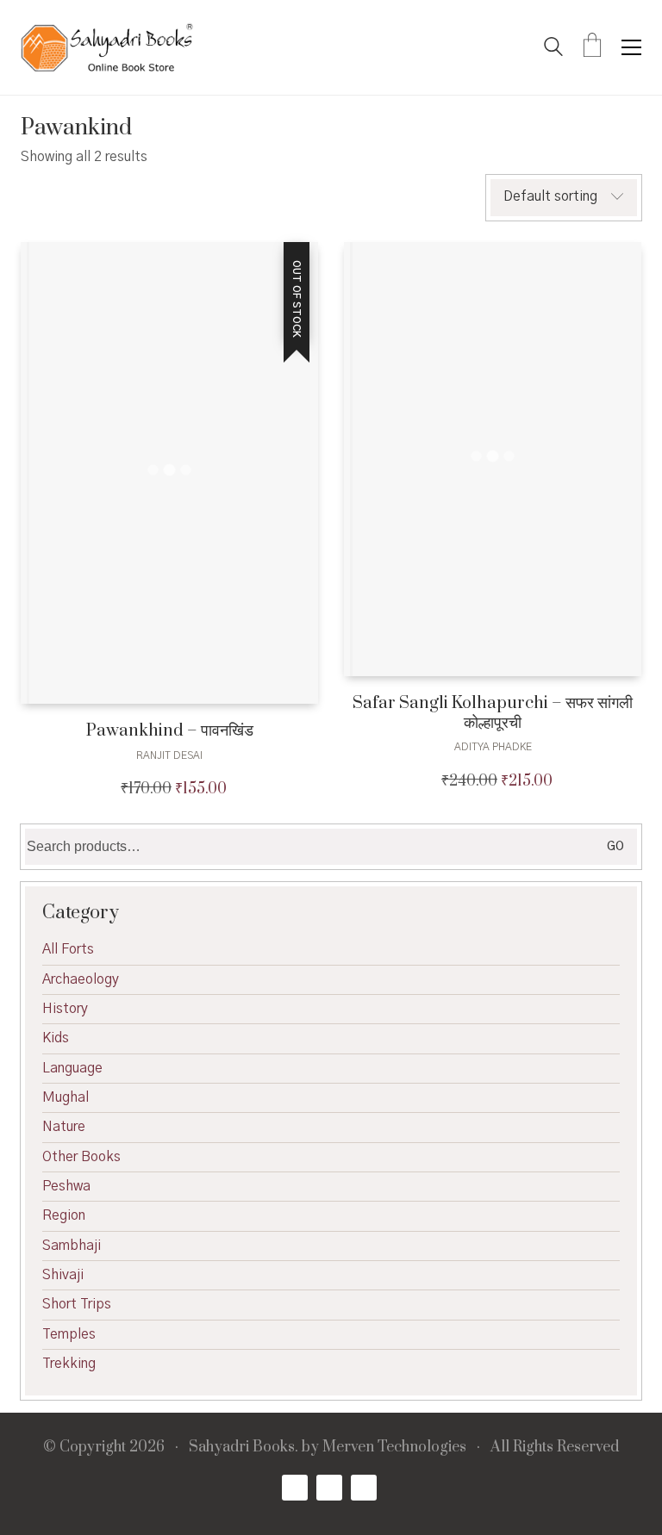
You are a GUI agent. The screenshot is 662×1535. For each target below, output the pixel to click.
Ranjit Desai (169, 755)
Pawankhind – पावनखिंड (169, 731)
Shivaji (63, 1275)
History (65, 1009)
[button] (631, 47)
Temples (69, 1334)
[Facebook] (295, 1488)
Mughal (65, 1097)
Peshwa (66, 1186)
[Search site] (553, 49)
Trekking (69, 1363)
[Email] (364, 1488)
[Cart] (592, 47)
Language (72, 1068)
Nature (63, 1127)
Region (63, 1215)
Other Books (81, 1157)
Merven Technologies (394, 1448)
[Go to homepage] (107, 47)
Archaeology (80, 979)
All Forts (68, 949)
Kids (55, 1038)
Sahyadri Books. (243, 1448)
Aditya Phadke (493, 747)
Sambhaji (71, 1245)
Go (615, 847)
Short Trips (76, 1304)
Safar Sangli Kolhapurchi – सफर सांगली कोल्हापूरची (493, 713)
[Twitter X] (329, 1488)
